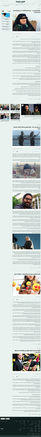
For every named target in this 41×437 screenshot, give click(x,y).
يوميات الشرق (38, 8)
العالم (30, 4)
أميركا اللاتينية (35, 426)
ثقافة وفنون (25, 4)
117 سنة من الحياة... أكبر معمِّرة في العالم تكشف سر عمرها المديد (5, 26)
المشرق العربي (39, 425)
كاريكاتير (32, 423)
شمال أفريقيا (39, 424)
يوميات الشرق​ (17, 4)
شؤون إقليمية (39, 426)
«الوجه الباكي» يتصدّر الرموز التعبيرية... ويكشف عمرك (27, 274)
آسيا (36, 424)
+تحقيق (32, 431)
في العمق (12, 4)
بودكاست (8, 4)
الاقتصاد (27, 4)
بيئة (20, 424)
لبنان (31, 267)
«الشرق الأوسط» (37, 373)
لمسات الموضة (39, 431)
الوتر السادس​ (24, 423)
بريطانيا (30, 414)
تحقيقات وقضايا (31, 430)
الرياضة (14, 4)
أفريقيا (36, 425)
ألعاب (6, 4)
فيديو (10, 4)
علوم (20, 423)
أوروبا (36, 423)
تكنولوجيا (19, 4)
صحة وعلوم (22, 4)
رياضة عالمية (36, 431)
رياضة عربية (36, 430)
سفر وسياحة (39, 430)
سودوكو (20, 430)
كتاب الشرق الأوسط (31, 424)
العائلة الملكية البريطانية (34, 414)
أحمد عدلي (37, 148)
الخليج (39, 423)
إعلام (24, 425)
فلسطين (34, 267)
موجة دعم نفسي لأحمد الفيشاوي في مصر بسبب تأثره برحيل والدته (5, 29)
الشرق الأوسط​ (33, 4)
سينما (36, 267)
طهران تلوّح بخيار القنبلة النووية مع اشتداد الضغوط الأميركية (32, 116)
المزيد (4, 4)
